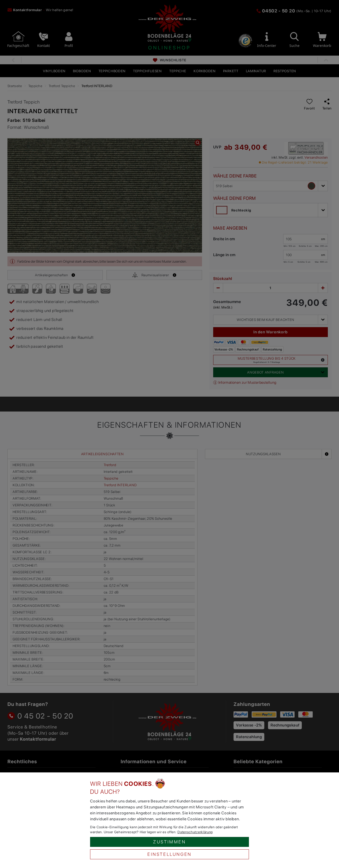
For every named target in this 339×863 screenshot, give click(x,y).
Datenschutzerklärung (195, 832)
